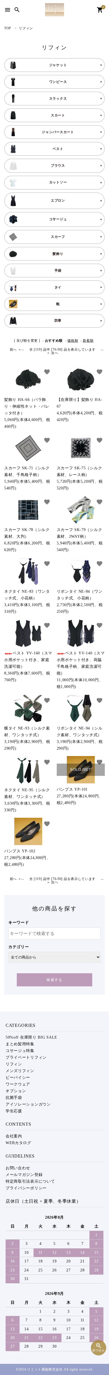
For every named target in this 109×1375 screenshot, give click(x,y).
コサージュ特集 (20, 1051)
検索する (54, 980)
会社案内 (14, 1136)
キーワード (18, 922)
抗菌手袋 (14, 1098)
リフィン (14, 1064)
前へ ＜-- (17, 349)
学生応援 (14, 1111)
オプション (16, 1091)
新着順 (88, 341)
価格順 (72, 341)
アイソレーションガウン (28, 1104)
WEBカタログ (18, 1143)
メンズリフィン (20, 1071)
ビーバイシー (18, 1077)
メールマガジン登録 (24, 1175)
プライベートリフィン (26, 1057)
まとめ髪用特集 (20, 1044)
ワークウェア (18, 1084)
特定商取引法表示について (30, 1181)
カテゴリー (18, 947)
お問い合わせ (18, 1168)
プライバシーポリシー (26, 1188)
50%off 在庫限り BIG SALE (31, 1037)
